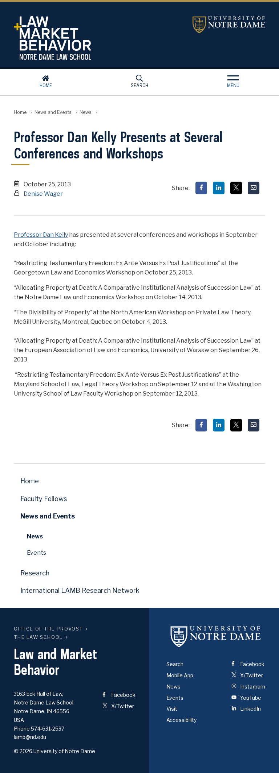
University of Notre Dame (229, 24)
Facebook (123, 695)
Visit (171, 709)
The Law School (38, 637)
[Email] (253, 188)
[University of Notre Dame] (215, 636)
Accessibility (181, 720)
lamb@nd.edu (30, 737)
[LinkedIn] (219, 188)
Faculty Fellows (43, 499)
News (86, 112)
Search (139, 85)
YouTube (250, 698)
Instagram (252, 686)
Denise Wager (43, 193)
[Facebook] (201, 188)
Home (46, 85)
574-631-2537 (47, 729)
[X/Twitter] (236, 188)
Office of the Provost (48, 629)
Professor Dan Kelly (41, 234)
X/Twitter (122, 706)
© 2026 (23, 751)
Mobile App (179, 675)
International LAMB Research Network (80, 590)
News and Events (53, 112)
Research (34, 573)
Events (36, 552)
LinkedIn (250, 709)
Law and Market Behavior (81, 38)
